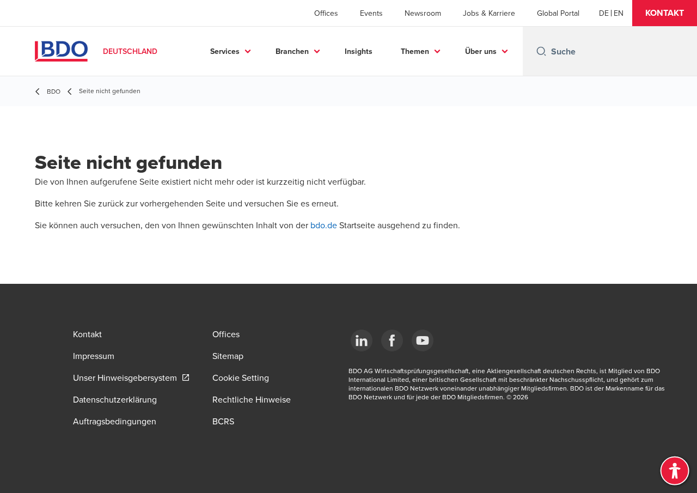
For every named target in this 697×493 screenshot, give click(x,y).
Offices (326, 13)
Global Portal (558, 13)
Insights (358, 51)
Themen (415, 51)
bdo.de (324, 225)
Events (371, 13)
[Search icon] (541, 51)
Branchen (292, 51)
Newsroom (423, 13)
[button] (664, 13)
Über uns (481, 51)
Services (225, 51)
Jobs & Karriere (489, 13)
